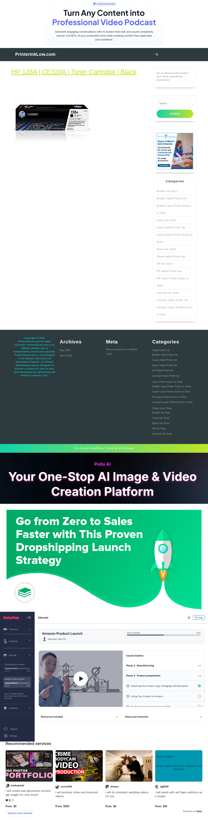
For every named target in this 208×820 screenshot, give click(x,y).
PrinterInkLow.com (35, 54)
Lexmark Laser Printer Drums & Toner (172, 402)
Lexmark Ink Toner (168, 292)
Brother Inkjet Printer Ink (172, 198)
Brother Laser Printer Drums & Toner (171, 386)
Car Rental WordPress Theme (94, 448)
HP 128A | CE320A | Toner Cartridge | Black (73, 71)
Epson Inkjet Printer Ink (171, 256)
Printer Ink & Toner (162, 408)
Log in (109, 353)
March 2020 (66, 355)
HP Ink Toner (164, 263)
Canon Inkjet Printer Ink (171, 227)
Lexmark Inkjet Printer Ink (172, 300)
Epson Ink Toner (166, 249)
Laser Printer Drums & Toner (167, 381)
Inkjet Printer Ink (160, 350)
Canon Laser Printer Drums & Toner (171, 391)
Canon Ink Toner (166, 220)
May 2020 (65, 350)
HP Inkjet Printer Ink (169, 271)
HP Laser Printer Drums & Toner (169, 396)
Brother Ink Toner (167, 191)
